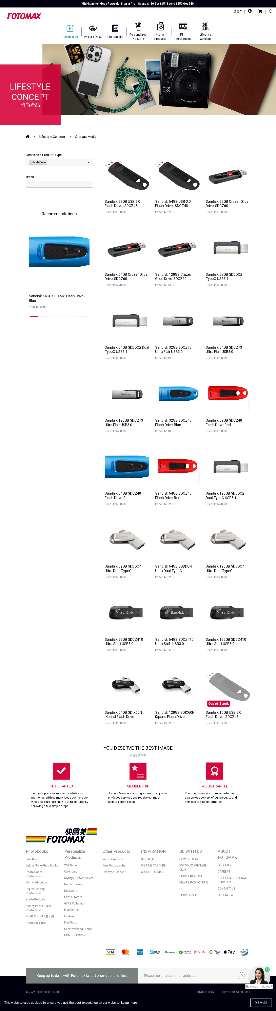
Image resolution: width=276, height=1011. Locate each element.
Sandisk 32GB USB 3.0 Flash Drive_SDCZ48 (122, 203)
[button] (34, 317)
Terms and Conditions (235, 991)
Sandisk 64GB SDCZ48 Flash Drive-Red (173, 495)
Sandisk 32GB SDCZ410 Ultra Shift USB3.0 (124, 641)
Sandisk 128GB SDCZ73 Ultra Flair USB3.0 (124, 422)
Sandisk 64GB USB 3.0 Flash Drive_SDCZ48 (173, 203)
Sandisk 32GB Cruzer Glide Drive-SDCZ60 (227, 203)
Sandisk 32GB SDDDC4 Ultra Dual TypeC (123, 568)
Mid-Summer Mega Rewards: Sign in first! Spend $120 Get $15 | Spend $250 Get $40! (138, 3)
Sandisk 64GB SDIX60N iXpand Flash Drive (123, 714)
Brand (30, 177)
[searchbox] (49, 162)
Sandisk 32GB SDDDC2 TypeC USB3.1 (224, 276)
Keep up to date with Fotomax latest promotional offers (82, 975)
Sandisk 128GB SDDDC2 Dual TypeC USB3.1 (225, 495)
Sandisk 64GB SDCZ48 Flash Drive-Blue (123, 495)
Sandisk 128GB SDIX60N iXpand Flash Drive (175, 714)
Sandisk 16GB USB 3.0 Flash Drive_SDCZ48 (223, 714)
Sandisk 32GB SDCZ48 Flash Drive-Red (224, 422)
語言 (237, 11)
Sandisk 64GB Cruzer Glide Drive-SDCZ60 (126, 276)
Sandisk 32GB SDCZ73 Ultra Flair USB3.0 (173, 349)
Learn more (129, 1003)
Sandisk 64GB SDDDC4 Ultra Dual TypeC (173, 568)
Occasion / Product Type (44, 155)
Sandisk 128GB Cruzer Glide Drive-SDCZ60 (173, 276)
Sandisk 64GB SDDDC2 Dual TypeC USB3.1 (127, 349)
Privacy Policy (205, 991)
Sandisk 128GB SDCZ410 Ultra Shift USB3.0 (226, 641)
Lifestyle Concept (52, 137)
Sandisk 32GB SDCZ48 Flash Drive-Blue (173, 422)
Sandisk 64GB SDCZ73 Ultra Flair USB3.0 (224, 349)
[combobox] (59, 162)
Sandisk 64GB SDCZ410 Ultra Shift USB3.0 (174, 641)
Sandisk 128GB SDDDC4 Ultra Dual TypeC (225, 568)
